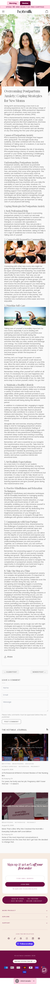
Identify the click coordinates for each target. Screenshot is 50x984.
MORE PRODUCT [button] (9, 910)
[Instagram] (27, 938)
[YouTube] (39, 938)
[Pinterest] (21, 938)
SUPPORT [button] (6, 923)
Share (9, 657)
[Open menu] (5, 11)
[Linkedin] (33, 938)
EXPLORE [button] (6, 917)
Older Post (10, 672)
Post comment (11, 722)
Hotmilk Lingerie (23, 956)
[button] (44, 970)
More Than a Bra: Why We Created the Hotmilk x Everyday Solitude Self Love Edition (22, 830)
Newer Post (39, 672)
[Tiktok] (15, 938)
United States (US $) (24, 961)
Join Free (25, 884)
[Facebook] (9, 938)
